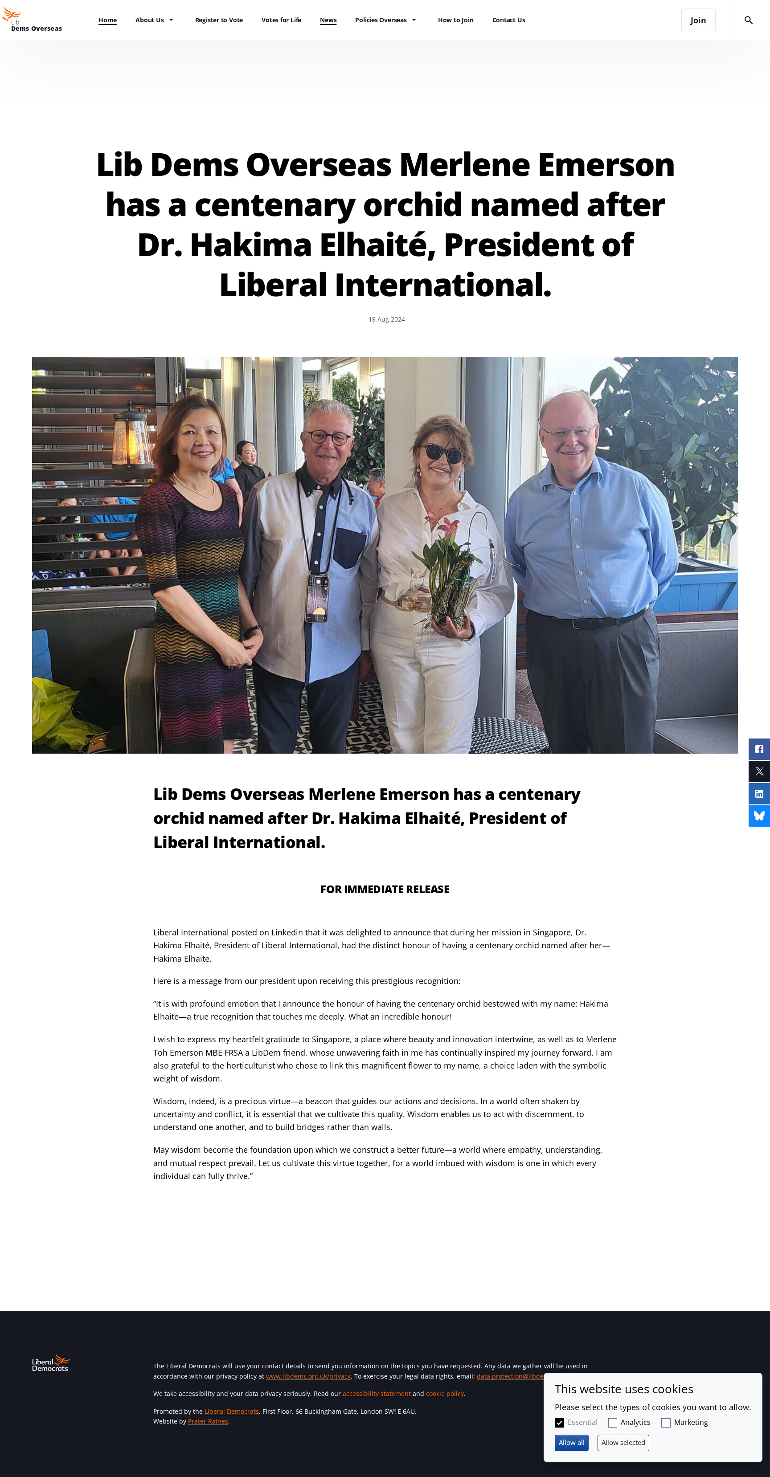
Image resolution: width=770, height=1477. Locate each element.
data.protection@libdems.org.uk (525, 1376)
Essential (583, 1422)
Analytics (636, 1422)
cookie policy (445, 1393)
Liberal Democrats (232, 1411)
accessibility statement (377, 1393)
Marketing (691, 1422)
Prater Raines (208, 1421)
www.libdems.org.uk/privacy (308, 1376)
